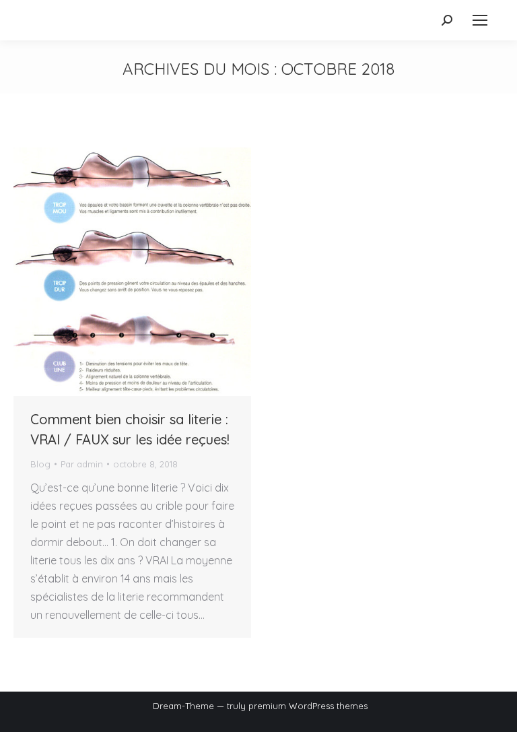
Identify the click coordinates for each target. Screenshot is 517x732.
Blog (40, 464)
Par (82, 464)
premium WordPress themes (308, 705)
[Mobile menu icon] (480, 20)
